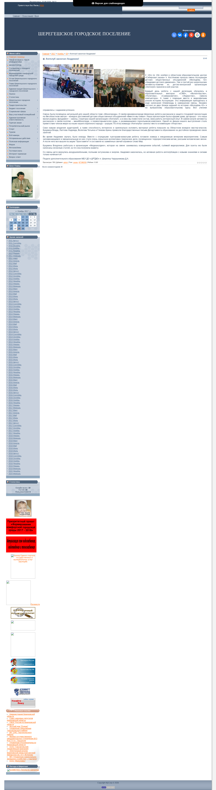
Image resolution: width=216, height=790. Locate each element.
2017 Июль (13, 420)
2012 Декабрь (14, 281)
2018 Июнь (13, 448)
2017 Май (13, 415)
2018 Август (14, 453)
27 (11, 229)
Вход (37, 16)
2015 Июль (13, 360)
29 (19, 229)
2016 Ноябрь (14, 400)
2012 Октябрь (14, 276)
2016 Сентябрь (15, 395)
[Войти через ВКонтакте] (179, 34)
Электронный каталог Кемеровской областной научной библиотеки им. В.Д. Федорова (21, 753)
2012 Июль (13, 268)
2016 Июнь (13, 387)
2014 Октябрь (14, 337)
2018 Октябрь (14, 458)
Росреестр (35, 604)
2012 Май (13, 263)
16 (23, 223)
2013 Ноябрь (14, 309)
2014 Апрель (14, 322)
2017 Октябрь (14, 428)
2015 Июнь (13, 357)
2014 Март (13, 319)
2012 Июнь (13, 266)
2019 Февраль (15, 469)
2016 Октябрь (14, 398)
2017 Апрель (14, 413)
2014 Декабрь (14, 342)
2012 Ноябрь (14, 279)
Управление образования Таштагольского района (19, 729)
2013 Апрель (14, 291)
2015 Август (14, 362)
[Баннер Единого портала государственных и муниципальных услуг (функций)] (23, 578)
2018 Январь (14, 436)
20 (11, 226)
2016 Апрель (14, 382)
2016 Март (13, 380)
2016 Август (14, 393)
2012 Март (13, 258)
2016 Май (13, 385)
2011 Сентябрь (15, 243)
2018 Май (13, 446)
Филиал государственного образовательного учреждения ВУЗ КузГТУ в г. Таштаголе (22, 738)
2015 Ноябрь (14, 370)
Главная (16, 16)
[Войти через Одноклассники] (203, 34)
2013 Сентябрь (15, 304)
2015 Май (13, 355)
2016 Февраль (15, 377)
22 (19, 226)
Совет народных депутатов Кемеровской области (20, 719)
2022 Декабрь (14, 471)
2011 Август (14, 241)
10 (27, 220)
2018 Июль (13, 451)
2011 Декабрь (14, 251)
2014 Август (14, 332)
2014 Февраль (15, 317)
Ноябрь (60, 54)
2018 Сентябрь (15, 456)
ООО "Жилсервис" (17, 761)
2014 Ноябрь (14, 339)
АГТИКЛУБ (82, 162)
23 (23, 226)
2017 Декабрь (14, 433)
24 (27, 226)
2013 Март (13, 289)
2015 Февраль (15, 347)
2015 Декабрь (14, 372)
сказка (75, 162)
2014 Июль (13, 329)
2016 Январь (14, 375)
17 (27, 223)
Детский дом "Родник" (18, 726)
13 (11, 223)
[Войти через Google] (197, 35)
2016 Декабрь (14, 403)
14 (15, 223)
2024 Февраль (15, 474)
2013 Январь (14, 284)
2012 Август (14, 271)
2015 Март (13, 349)
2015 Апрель (14, 352)
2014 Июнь (13, 327)
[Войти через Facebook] (185, 34)
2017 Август (14, 423)
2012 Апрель (14, 261)
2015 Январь (14, 344)
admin (65, 162)
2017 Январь (14, 405)
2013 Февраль (15, 286)
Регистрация (27, 16)
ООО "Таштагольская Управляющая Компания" (18, 748)
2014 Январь (14, 314)
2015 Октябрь (14, 367)
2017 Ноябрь (14, 431)
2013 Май (13, 294)
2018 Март (13, 441)
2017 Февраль (15, 408)
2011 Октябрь (14, 246)
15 (19, 223)
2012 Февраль (15, 256)
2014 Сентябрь (15, 334)
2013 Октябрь (14, 306)
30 (23, 229)
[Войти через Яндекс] (191, 34)
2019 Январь (14, 466)
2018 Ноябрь (14, 461)
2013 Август (14, 301)
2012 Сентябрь (15, 274)
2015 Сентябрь (15, 365)
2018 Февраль (15, 438)
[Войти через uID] (174, 34)
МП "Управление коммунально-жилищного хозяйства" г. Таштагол (22, 758)
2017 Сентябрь (15, 425)
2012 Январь (14, 253)
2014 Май (13, 324)
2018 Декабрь (14, 463)
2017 (53, 54)
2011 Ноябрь (14, 248)
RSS (42, 5)
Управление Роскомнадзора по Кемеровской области (21, 744)
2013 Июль (13, 299)
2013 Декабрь (14, 311)
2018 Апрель (14, 443)
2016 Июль (13, 390)
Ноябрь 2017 (23, 211)
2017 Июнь (13, 418)
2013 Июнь (13, 296)
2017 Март (13, 410)
